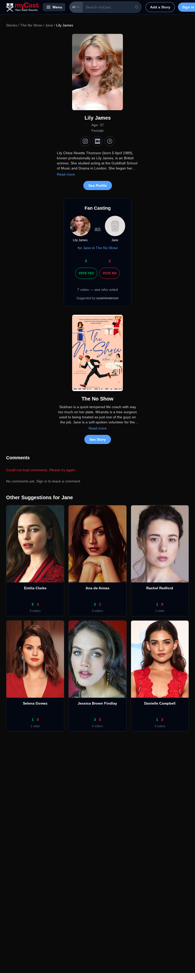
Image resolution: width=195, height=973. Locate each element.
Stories (11, 25)
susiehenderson (107, 298)
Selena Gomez (35, 703)
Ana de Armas (97, 588)
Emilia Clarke (35, 588)
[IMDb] (97, 141)
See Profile (97, 185)
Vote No (110, 273)
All (74, 7)
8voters (35, 611)
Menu (57, 7)
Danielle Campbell (159, 703)
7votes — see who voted (97, 290)
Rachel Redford (159, 588)
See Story (97, 439)
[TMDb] (110, 141)
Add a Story (160, 7)
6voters (97, 726)
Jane (49, 25)
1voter (160, 611)
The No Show (31, 25)
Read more (66, 174)
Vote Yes (86, 273)
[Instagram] (85, 141)
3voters (97, 611)
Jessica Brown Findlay (97, 703)
